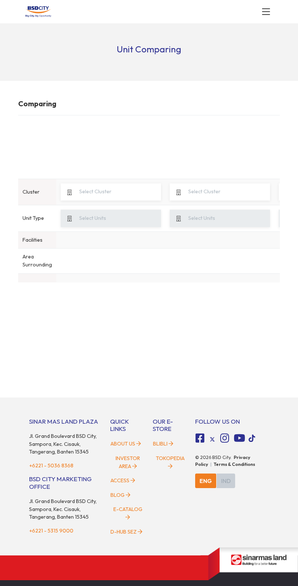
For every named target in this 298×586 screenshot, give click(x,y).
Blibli (160, 443)
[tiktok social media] (212, 439)
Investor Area (128, 462)
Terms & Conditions (234, 464)
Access (119, 480)
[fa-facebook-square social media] (200, 438)
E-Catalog (127, 509)
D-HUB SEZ (124, 531)
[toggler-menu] (266, 11)
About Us (122, 443)
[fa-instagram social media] (224, 438)
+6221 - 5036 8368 (51, 465)
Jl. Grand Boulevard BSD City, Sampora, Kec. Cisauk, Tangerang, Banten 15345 (63, 444)
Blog (117, 495)
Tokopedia (170, 458)
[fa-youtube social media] (239, 438)
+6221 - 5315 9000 (51, 530)
